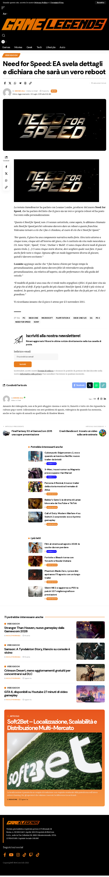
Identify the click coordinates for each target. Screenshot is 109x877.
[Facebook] (98, 399)
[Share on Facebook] (5, 83)
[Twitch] (31, 855)
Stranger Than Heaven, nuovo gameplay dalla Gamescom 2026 (34, 629)
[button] (100, 2)
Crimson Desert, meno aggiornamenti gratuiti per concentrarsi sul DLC (37, 672)
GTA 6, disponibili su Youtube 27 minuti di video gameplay (36, 693)
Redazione (13, 799)
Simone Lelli (20, 91)
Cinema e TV (51, 464)
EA (91, 318)
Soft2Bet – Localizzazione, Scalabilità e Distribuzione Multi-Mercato (52, 725)
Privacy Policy (41, 2)
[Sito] (94, 399)
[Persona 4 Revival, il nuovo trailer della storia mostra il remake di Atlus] (35, 486)
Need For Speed (22, 322)
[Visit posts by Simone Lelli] (6, 399)
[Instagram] (101, 399)
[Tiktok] (37, 855)
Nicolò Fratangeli (13, 636)
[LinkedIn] (105, 399)
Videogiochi (11, 55)
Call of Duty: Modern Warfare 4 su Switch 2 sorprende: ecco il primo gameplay (63, 517)
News (54, 91)
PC (24, 318)
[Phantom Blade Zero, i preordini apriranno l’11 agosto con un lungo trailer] (35, 574)
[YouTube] (11, 855)
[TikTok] (24, 855)
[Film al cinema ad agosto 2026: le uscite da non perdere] (35, 547)
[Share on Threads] (25, 83)
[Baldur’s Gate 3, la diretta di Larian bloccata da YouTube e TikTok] (35, 503)
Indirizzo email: (22, 351)
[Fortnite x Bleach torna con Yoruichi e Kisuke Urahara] (35, 561)
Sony (36, 322)
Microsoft (47, 318)
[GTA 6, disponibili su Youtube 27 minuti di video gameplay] (90, 693)
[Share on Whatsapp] (15, 83)
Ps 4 (98, 318)
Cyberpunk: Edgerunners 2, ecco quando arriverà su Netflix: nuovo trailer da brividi (62, 456)
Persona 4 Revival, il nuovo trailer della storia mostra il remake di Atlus (62, 486)
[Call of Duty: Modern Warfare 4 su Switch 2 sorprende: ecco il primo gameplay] (35, 517)
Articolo (14, 716)
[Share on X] (10, 83)
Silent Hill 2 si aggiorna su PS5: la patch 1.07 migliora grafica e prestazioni (61, 591)
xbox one (33, 318)
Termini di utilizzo (45, 370)
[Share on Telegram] (20, 83)
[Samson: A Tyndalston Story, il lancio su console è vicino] (90, 651)
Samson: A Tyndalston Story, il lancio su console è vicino (37, 651)
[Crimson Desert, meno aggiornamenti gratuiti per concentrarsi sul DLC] (90, 672)
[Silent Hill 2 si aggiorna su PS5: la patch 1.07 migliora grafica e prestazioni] (35, 591)
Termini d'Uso (57, 2)
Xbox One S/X (80, 318)
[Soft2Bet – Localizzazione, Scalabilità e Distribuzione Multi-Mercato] (54, 761)
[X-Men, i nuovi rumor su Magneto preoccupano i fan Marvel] (35, 473)
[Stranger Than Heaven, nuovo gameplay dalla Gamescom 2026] (90, 629)
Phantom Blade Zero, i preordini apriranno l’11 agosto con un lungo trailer (62, 574)
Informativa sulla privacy (31, 374)
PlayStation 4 (63, 318)
